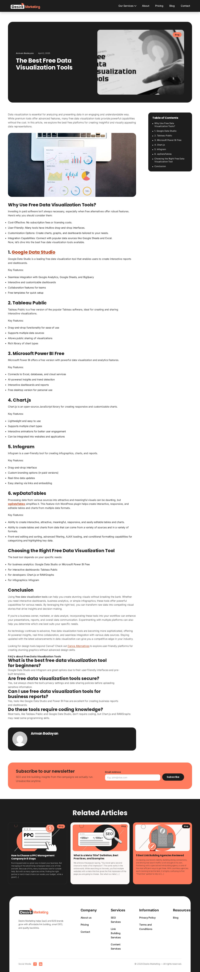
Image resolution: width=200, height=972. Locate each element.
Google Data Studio (33, 252)
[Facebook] (35, 964)
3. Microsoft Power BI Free (167, 140)
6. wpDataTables (163, 154)
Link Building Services (116, 933)
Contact (185, 5)
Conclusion (160, 166)
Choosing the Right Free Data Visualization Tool (169, 160)
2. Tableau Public (163, 135)
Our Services (126, 5)
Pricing (159, 5)
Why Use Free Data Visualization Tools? (164, 125)
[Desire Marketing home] (25, 6)
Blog (172, 5)
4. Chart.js (159, 144)
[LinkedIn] (40, 964)
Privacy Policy (147, 917)
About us (86, 917)
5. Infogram (160, 149)
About (145, 5)
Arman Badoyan (44, 733)
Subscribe (173, 777)
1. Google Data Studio (165, 131)
